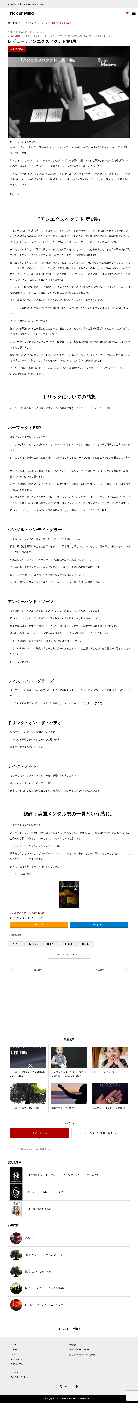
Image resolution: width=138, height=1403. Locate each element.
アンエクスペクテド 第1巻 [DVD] (27, 912)
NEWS (14, 1349)
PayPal (14, 1372)
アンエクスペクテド (31, 36)
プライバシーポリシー (79, 1349)
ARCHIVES (16, 1359)
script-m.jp (99, 924)
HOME (14, 1345)
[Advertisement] (69, 1004)
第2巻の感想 (15, 935)
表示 (17, 194)
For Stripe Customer (20, 1377)
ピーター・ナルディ (50, 36)
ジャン (39, 32)
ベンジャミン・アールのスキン (38, 559)
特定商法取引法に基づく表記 (82, 1354)
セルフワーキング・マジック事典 (96, 355)
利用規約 (73, 1345)
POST (13, 1354)
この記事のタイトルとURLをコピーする (69, 954)
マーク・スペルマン (69, 36)
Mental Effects (14, 36)
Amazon (39, 924)
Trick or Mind (21, 13)
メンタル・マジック (88, 36)
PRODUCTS (17, 1364)
